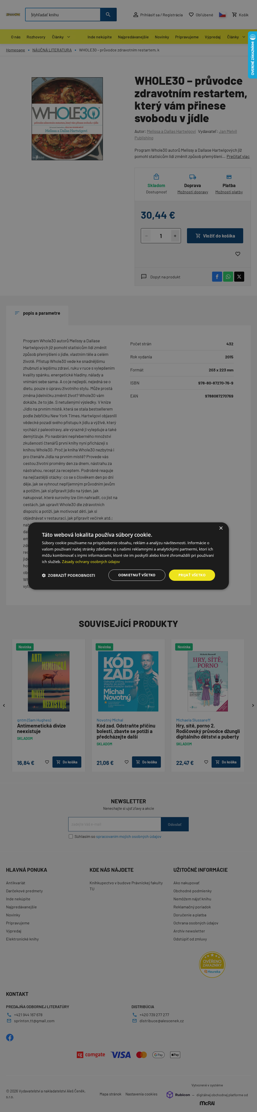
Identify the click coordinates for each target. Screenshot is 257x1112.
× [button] (221, 528)
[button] (68, 575)
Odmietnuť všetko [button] (136, 575)
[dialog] (128, 556)
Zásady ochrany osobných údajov (91, 561)
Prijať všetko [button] (192, 575)
